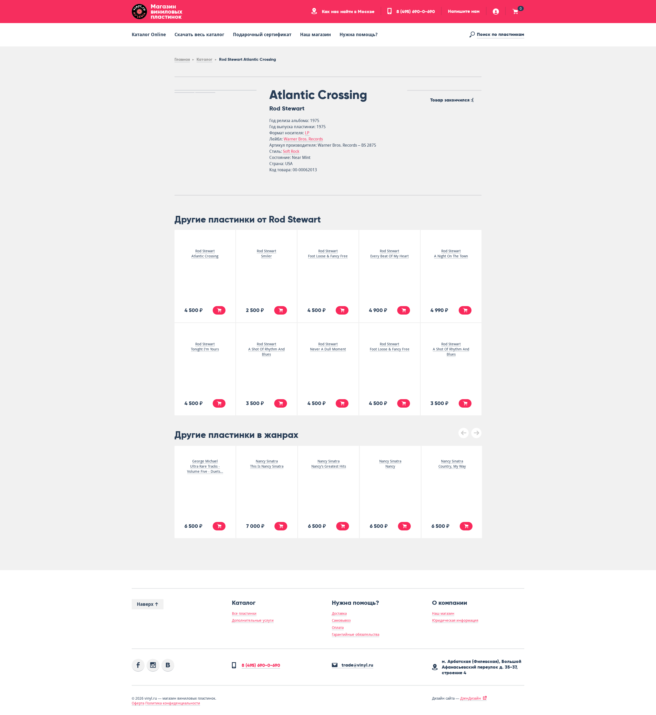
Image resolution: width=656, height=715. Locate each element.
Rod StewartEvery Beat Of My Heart (389, 253)
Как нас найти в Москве (347, 11)
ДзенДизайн (470, 698)
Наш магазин (315, 34)
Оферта (138, 703)
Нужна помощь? (358, 34)
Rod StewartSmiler (266, 253)
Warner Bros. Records (303, 139)
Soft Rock (291, 151)
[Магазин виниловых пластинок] (139, 11)
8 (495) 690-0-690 (415, 11)
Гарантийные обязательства (355, 634)
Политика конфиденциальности (172, 703)
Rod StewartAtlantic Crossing (204, 253)
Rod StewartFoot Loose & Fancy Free (328, 253)
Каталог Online (149, 34)
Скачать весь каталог (199, 34)
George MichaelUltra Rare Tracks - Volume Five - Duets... (205, 466)
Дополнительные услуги (253, 620)
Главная (182, 59)
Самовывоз (341, 620)
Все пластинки (244, 613)
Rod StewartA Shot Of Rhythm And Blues (266, 349)
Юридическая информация (455, 620)
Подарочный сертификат (262, 34)
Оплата (338, 628)
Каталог (204, 59)
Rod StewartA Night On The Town (451, 253)
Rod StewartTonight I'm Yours (205, 346)
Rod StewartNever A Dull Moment (328, 346)
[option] (184, 92)
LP (307, 132)
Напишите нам (464, 11)
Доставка (339, 613)
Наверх (146, 604)
